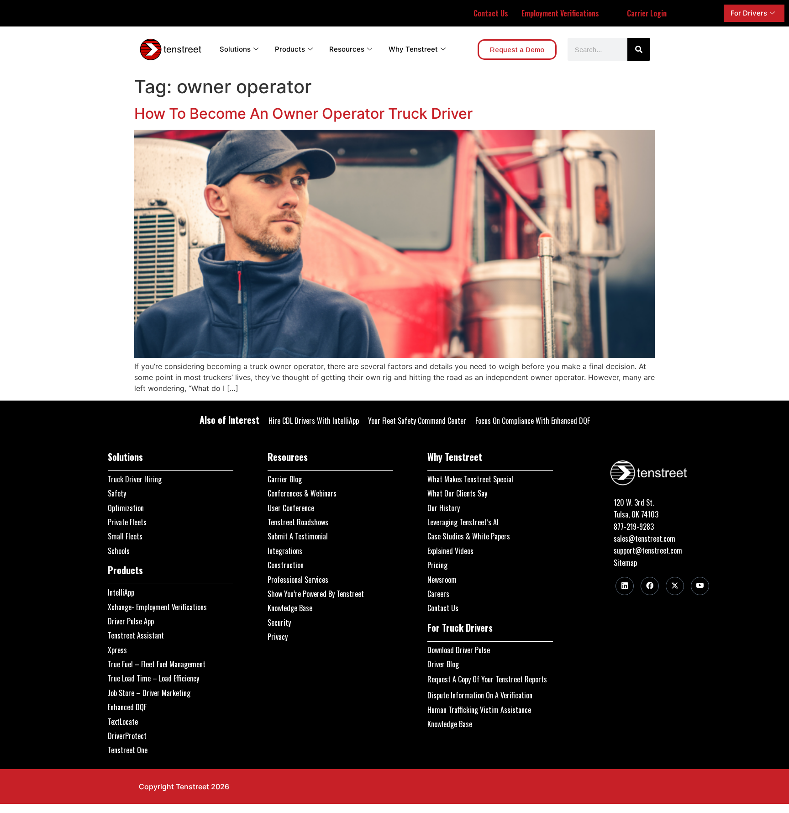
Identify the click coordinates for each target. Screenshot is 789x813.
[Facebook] (650, 586)
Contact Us (490, 13)
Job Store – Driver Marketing (149, 692)
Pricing (437, 565)
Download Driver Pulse (458, 649)
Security (279, 622)
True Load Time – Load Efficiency (153, 678)
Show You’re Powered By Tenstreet (316, 593)
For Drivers (749, 13)
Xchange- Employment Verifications (157, 607)
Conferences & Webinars (302, 493)
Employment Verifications (560, 13)
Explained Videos (450, 550)
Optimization (126, 507)
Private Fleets (127, 522)
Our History (443, 507)
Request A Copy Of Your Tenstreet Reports (487, 679)
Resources (346, 49)
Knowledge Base (290, 607)
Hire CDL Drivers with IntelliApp (313, 420)
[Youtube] (700, 586)
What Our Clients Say (457, 493)
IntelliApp (121, 592)
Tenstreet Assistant (136, 635)
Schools (119, 550)
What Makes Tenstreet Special (470, 479)
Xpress (117, 649)
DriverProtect (127, 735)
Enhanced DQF (127, 707)
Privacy (278, 636)
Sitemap (625, 562)
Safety (117, 493)
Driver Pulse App (131, 621)
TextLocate (123, 721)
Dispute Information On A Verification (479, 695)
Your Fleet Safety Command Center (417, 420)
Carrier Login (647, 13)
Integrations (285, 550)
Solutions (235, 49)
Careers (438, 593)
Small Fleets (125, 536)
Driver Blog (443, 664)
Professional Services (298, 579)
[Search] (638, 49)
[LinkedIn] (624, 586)
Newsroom (442, 579)
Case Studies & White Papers (468, 536)
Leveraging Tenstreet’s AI (463, 522)
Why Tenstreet (413, 49)
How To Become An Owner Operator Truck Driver (303, 113)
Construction (286, 565)
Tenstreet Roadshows (298, 522)
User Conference (291, 507)
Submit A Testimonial (298, 536)
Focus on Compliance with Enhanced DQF (532, 420)
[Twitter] (675, 586)
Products (290, 49)
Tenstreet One (127, 749)
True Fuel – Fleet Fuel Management (156, 664)
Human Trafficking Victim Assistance (479, 709)
